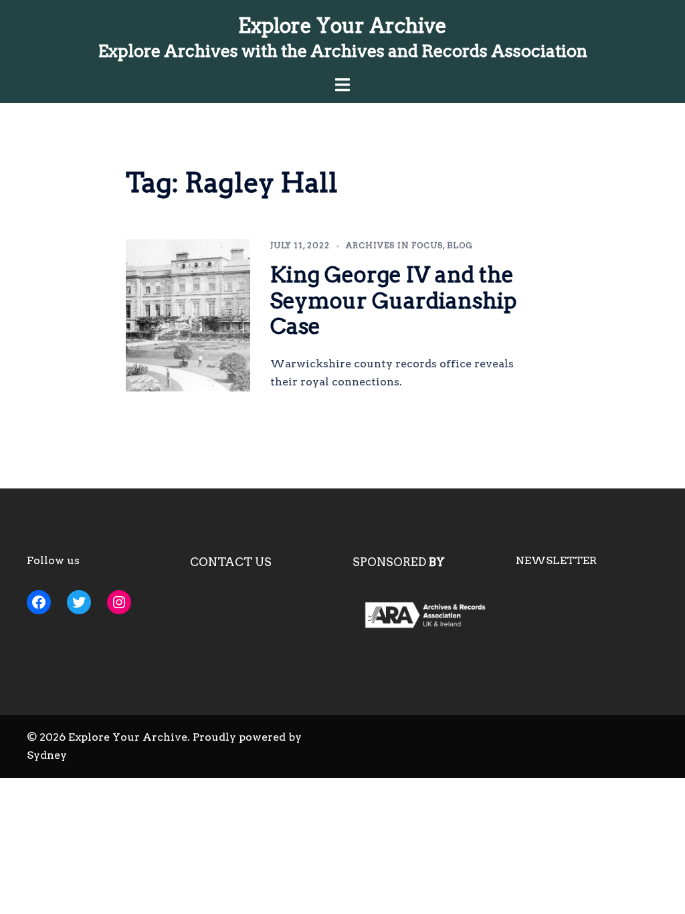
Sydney (47, 755)
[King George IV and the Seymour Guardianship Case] (188, 315)
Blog (460, 245)
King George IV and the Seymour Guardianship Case (393, 300)
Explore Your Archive (342, 25)
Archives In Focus (394, 245)
